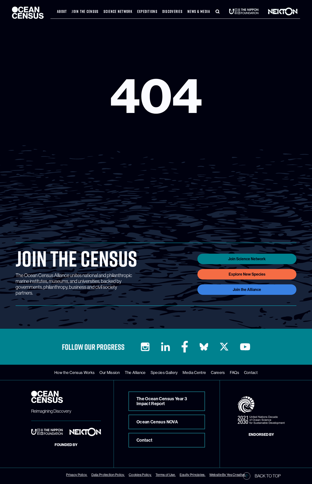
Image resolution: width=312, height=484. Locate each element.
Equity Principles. (192, 475)
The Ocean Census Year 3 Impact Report (161, 401)
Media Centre (194, 372)
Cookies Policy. (140, 475)
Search (217, 11)
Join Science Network (247, 259)
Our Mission (109, 372)
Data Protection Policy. (108, 475)
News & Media (198, 11)
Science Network (118, 11)
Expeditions (147, 11)
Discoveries (172, 11)
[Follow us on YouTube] (245, 346)
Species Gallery (164, 372)
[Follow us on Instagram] (145, 347)
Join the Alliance (247, 289)
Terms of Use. (166, 475)
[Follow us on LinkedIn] (165, 346)
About (62, 11)
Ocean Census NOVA (157, 422)
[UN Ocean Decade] (261, 410)
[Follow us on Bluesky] (204, 347)
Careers (218, 372)
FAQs (234, 372)
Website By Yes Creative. (227, 475)
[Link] (245, 11)
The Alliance (135, 372)
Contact (251, 372)
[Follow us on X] (224, 347)
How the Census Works (74, 372)
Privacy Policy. (76, 475)
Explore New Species (247, 274)
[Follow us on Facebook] (185, 347)
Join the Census (85, 11)
